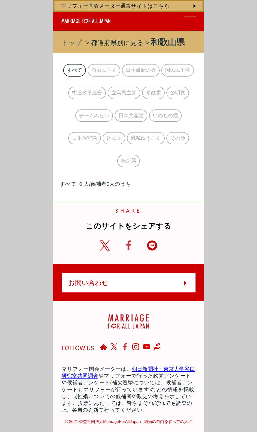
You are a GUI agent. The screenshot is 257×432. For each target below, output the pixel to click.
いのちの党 (165, 115)
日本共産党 (131, 115)
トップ (71, 42)
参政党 (153, 92)
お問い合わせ (88, 282)
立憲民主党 (124, 92)
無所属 (128, 160)
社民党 (113, 138)
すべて (74, 70)
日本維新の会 (141, 70)
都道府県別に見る (117, 42)
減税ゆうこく (146, 138)
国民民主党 (177, 70)
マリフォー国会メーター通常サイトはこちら (115, 6)
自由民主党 (103, 70)
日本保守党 (84, 138)
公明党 (177, 92)
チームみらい (94, 115)
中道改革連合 (87, 92)
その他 (177, 138)
